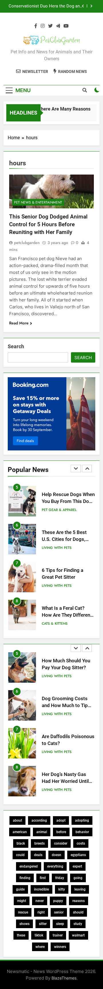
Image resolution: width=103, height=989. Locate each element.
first (43, 878)
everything (55, 866)
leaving (80, 889)
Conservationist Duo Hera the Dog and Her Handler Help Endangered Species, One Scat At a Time (45, 6)
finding (24, 878)
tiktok (39, 935)
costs (81, 843)
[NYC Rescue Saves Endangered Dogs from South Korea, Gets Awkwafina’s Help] (86, 116)
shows (24, 924)
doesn (56, 855)
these (21, 935)
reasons (78, 901)
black (21, 843)
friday (59, 878)
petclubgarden (27, 242)
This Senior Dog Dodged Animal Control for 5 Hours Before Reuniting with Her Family (48, 224)
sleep (60, 924)
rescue (23, 912)
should (78, 912)
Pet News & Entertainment (38, 202)
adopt (61, 820)
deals (38, 855)
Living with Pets (57, 547)
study (78, 924)
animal (41, 832)
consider (60, 843)
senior (59, 912)
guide (20, 889)
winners (60, 947)
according (39, 820)
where (40, 947)
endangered (28, 866)
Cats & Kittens (55, 623)
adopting (82, 820)
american (20, 832)
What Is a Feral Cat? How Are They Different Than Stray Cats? (67, 615)
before (61, 832)
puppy (58, 901)
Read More (19, 323)
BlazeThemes (64, 978)
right (41, 912)
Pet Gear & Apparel (59, 509)
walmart (78, 935)
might (21, 901)
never (39, 901)
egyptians (78, 855)
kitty (61, 889)
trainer (58, 935)
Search (16, 346)
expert (77, 866)
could (20, 855)
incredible (41, 889)
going (78, 878)
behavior (82, 832)
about (17, 820)
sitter (43, 924)
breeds (39, 843)
